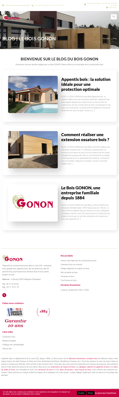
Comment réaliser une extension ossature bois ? (85, 137)
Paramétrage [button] (111, 393)
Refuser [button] (90, 393)
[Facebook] (4, 295)
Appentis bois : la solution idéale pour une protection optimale (86, 84)
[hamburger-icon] (114, 16)
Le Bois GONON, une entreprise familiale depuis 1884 (80, 192)
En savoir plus (100, 393)
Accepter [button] (81, 393)
